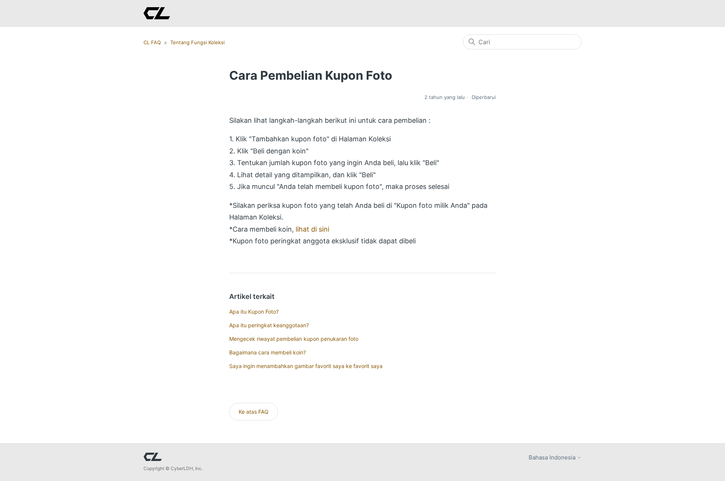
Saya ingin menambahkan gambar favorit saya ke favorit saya (306, 366)
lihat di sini (312, 229)
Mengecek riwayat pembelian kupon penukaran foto (293, 339)
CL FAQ (152, 42)
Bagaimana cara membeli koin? (267, 352)
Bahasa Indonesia (553, 457)
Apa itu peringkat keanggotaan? (269, 325)
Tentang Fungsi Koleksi (197, 42)
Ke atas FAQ (253, 411)
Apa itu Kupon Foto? (254, 311)
